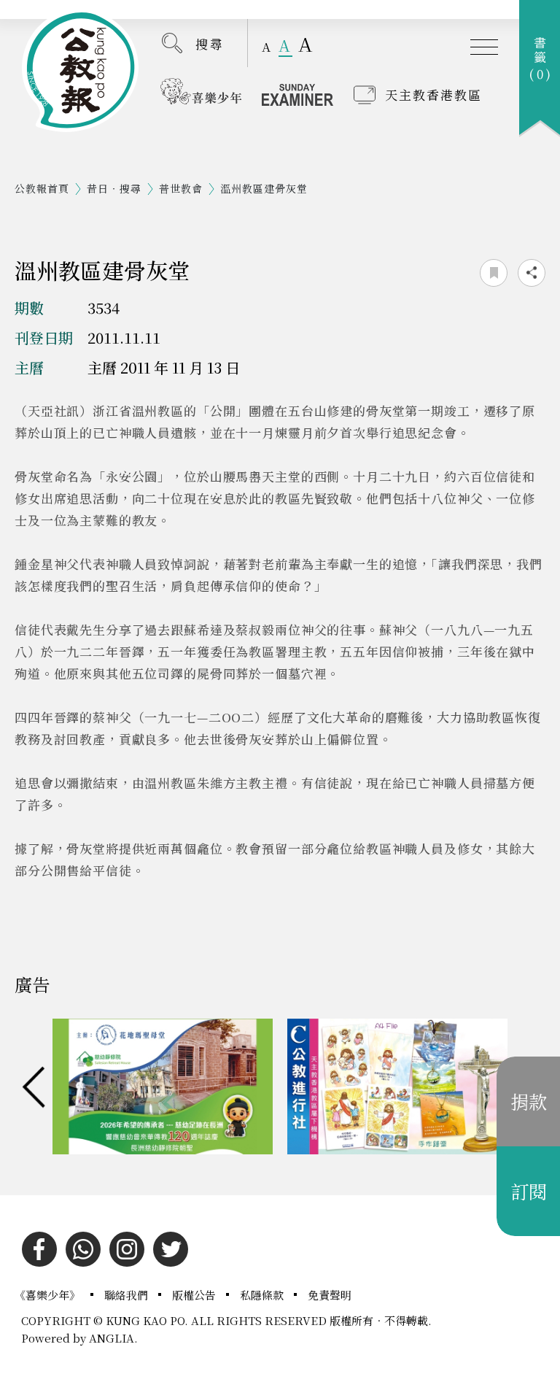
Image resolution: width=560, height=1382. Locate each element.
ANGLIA (111, 1338)
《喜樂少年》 (49, 1294)
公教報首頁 (42, 188)
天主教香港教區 (433, 94)
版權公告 (195, 1294)
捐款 (528, 1101)
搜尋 (210, 43)
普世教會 (181, 188)
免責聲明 (329, 1294)
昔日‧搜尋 (114, 188)
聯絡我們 (127, 1294)
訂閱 (528, 1191)
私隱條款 (263, 1294)
